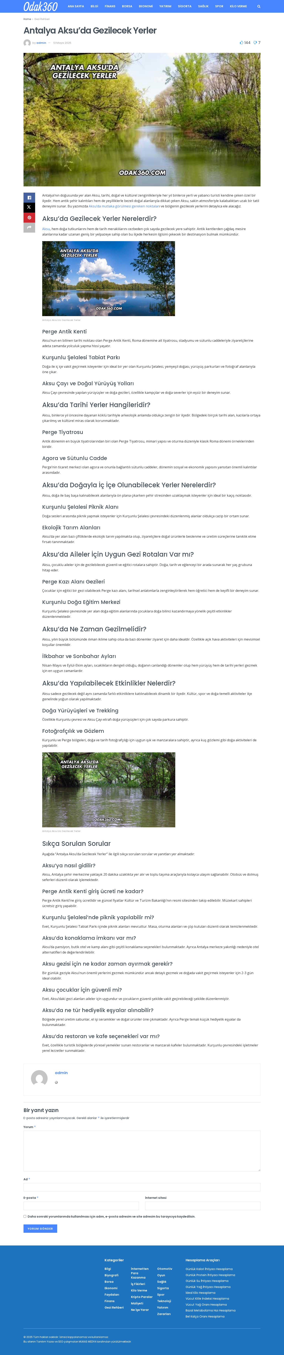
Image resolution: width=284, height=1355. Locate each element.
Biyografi (112, 1275)
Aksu (46, 229)
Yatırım (165, 6)
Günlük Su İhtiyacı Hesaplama (207, 1281)
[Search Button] (259, 6)
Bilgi (94, 6)
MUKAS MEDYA (87, 1341)
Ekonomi (146, 6)
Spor (219, 6)
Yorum (29, 1127)
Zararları (164, 1314)
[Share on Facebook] (29, 198)
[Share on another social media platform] (29, 228)
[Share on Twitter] (29, 208)
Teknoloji (164, 1301)
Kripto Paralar (142, 1297)
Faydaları (112, 1295)
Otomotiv (164, 1269)
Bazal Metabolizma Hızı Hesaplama (211, 1310)
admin (41, 43)
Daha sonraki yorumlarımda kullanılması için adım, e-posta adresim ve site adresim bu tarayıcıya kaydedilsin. (111, 1216)
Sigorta (184, 6)
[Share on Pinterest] (29, 218)
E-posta (31, 1198)
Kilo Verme (238, 6)
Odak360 (40, 6)
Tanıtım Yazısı (45, 1341)
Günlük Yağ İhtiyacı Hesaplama (208, 1287)
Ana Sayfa (76, 6)
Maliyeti (137, 1303)
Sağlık (203, 6)
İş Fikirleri (138, 1284)
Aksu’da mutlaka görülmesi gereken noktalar (124, 206)
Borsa (127, 6)
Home (27, 19)
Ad (26, 1179)
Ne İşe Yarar (140, 1310)
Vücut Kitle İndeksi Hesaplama (207, 1298)
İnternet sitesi (156, 1198)
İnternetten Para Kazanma (140, 1273)
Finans (110, 6)
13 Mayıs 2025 (62, 43)
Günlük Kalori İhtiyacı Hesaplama (209, 1269)
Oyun (161, 1275)
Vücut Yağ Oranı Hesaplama (206, 1305)
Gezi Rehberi (42, 19)
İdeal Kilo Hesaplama (200, 1293)
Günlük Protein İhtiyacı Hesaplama (210, 1275)
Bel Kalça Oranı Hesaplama (205, 1316)
